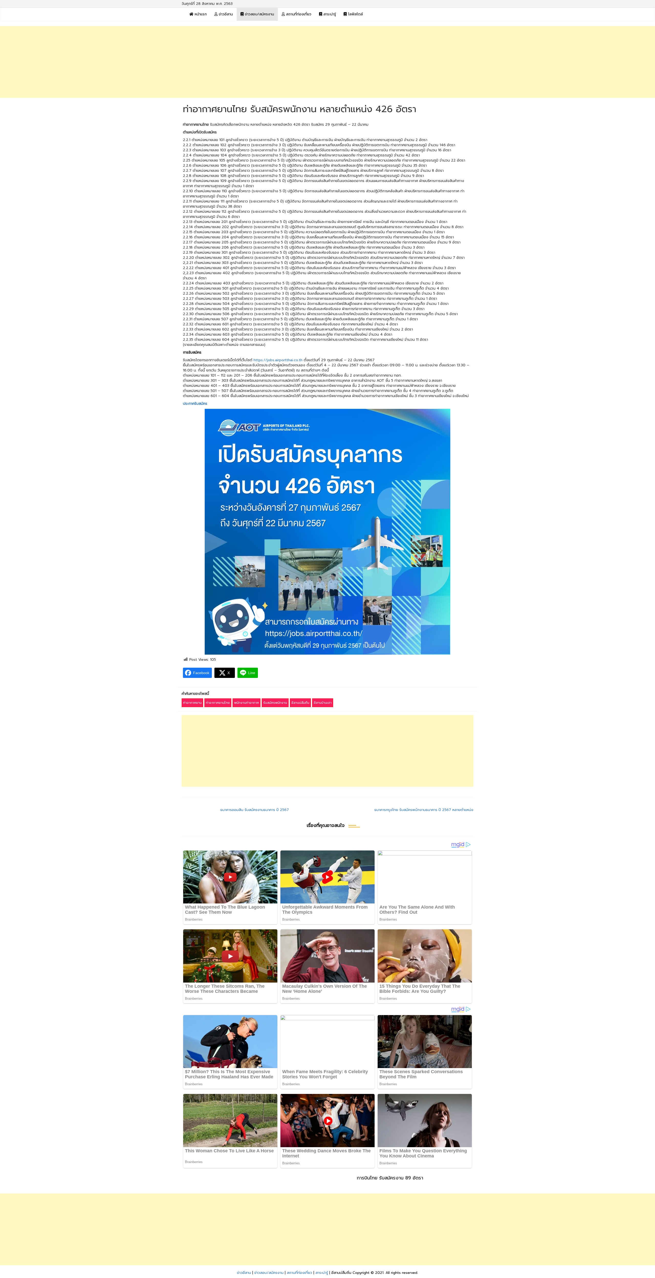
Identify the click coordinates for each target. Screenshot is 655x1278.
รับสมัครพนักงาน (275, 702)
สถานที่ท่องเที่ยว (298, 14)
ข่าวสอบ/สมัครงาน (259, 14)
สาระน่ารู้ (329, 14)
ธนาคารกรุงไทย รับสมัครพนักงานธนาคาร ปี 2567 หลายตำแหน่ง (423, 810)
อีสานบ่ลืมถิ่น (300, 702)
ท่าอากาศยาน (192, 702)
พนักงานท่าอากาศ (246, 702)
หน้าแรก (200, 14)
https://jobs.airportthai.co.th (278, 360)
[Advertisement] (327, 62)
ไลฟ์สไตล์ (355, 14)
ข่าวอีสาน (225, 14)
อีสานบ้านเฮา (323, 702)
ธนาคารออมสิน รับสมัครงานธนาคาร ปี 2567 (254, 810)
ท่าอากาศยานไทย (218, 702)
